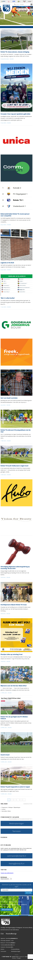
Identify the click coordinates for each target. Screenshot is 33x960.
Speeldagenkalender (11, 938)
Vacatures (3, 947)
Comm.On (21, 956)
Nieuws (12, 59)
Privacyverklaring (15, 949)
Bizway (14, 958)
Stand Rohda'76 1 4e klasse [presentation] (10, 817)
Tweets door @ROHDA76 (7, 873)
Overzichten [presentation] (27, 804)
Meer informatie (7, 909)
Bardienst (8, 940)
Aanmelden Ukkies (6, 811)
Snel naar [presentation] (4, 804)
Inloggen (19, 958)
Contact (3, 809)
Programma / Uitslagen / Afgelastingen (11, 807)
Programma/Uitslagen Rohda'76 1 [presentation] (20, 819)
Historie (2, 949)
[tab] (4, 804)
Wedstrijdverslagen (15, 951)
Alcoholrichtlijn (14, 938)
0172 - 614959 (20, 4)
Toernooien (3, 951)
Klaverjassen (9, 947)
